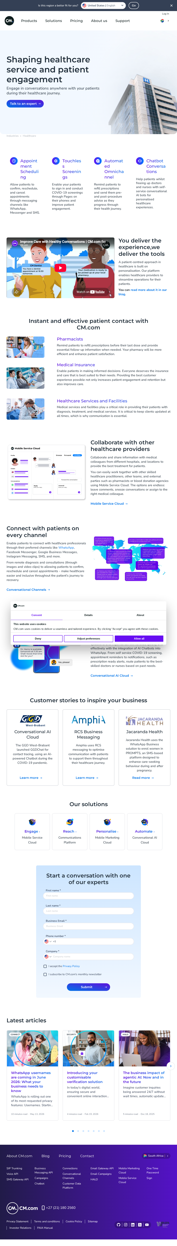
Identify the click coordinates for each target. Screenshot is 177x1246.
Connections (70, 1168)
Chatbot (39, 1184)
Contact (87, 1156)
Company (52, 951)
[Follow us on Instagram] (125, 1225)
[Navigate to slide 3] (78, 1131)
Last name (53, 906)
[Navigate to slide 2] (73, 1131)
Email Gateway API (102, 1168)
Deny (38, 638)
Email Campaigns (101, 1174)
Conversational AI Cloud (110, 676)
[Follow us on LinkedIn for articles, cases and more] (132, 1225)
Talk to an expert (23, 104)
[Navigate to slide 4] (83, 1131)
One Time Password (153, 1170)
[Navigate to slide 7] (98, 1131)
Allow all (139, 638)
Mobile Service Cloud (107, 504)
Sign (149, 1178)
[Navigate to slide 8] (104, 1131)
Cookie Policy (74, 1221)
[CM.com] (9, 21)
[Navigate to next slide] (171, 1066)
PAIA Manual (45, 1228)
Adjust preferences (88, 638)
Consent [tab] (36, 615)
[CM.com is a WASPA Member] (163, 1225)
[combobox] (103, 5)
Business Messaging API (44, 1170)
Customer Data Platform (72, 1186)
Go (134, 5)
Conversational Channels (26, 590)
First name (53, 890)
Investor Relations (20, 1228)
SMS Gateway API (18, 1179)
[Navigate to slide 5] (88, 1131)
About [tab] (140, 615)
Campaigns (41, 1178)
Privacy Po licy (71, 966)
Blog (45, 1156)
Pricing (76, 21)
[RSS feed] (139, 1225)
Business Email (56, 921)
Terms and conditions (47, 1221)
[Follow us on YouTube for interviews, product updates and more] (146, 1225)
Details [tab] (88, 615)
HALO (94, 1179)
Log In (165, 13)
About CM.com (19, 1156)
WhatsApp (66, 547)
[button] (48, 941)
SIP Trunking (14, 1168)
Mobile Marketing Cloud (129, 1170)
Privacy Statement (17, 1221)
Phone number (56, 936)
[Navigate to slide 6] (93, 1131)
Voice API (12, 1174)
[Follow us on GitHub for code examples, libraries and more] (118, 1225)
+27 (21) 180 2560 (61, 1207)
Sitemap (93, 1221)
